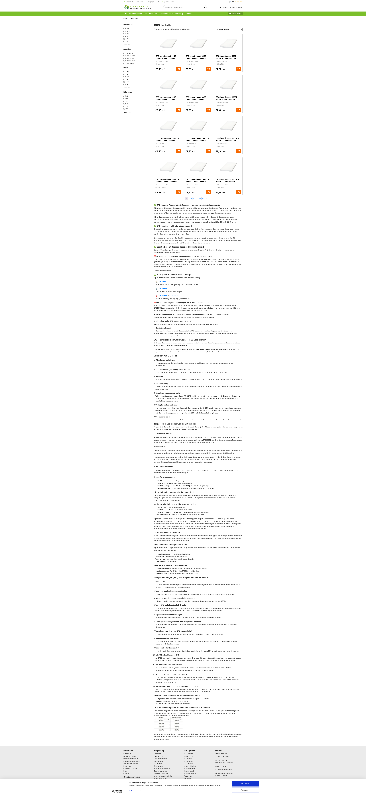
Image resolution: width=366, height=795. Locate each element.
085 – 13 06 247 (221, 767)
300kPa (127, 41)
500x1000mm (129, 53)
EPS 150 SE (162, 296)
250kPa (127, 39)
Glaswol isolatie (189, 768)
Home (125, 18)
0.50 (126, 106)
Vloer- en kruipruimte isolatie (163, 776)
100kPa (127, 31)
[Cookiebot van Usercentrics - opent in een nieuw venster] (116, 791)
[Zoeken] (204, 7)
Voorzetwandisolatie (161, 773)
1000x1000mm (130, 56)
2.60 (126, 96)
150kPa (127, 34)
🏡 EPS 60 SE (161, 282)
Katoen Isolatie (189, 771)
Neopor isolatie (189, 756)
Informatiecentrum (166, 14)
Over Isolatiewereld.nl (130, 759)
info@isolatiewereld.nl (224, 769)
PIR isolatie (188, 759)
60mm (127, 82)
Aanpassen (244, 790)
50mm (127, 79)
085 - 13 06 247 (237, 7)
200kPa (127, 36)
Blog (125, 771)
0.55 (126, 109)
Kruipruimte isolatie (160, 778)
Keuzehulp (179, 14)
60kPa (127, 28)
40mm (127, 77)
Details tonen (133, 791)
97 (203, 198)
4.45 (126, 104)
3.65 (126, 99)
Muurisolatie (158, 763)
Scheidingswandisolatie (162, 768)
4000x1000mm (130, 61)
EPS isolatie (188, 754)
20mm (127, 71)
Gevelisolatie (158, 766)
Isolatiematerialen (135, 14)
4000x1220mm (130, 63)
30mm (127, 74)
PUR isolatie (188, 761)
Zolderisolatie (158, 761)
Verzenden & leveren (130, 763)
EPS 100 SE (162, 289)
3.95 (126, 101)
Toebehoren (188, 776)
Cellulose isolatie (190, 773)
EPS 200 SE (174, 296)
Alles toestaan (245, 784)
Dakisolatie (158, 754)
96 (200, 198)
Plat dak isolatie (159, 756)
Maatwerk (187, 778)
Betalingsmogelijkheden (131, 761)
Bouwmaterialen (150, 14)
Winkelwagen (236, 13)
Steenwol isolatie (190, 766)
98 (206, 198)
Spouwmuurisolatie (160, 771)
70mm (127, 84)
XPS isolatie (188, 763)
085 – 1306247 (222, 775)
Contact (188, 14)
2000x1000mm (130, 58)
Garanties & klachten (130, 768)
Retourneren (127, 766)
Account (224, 7)
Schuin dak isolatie (160, 759)
